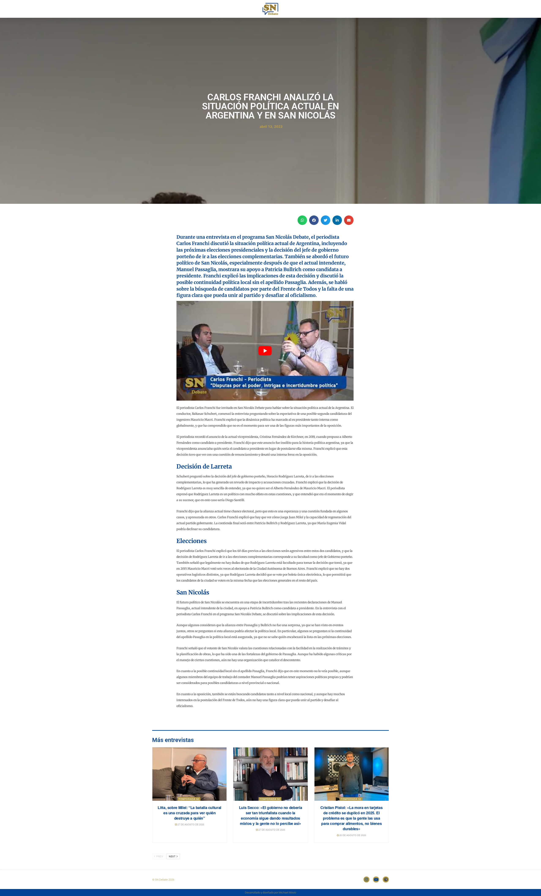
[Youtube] (376, 880)
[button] (302, 220)
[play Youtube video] (265, 351)
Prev (159, 856)
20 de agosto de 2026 (352, 835)
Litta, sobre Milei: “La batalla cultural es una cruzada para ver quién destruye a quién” (189, 813)
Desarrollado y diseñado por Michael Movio (270, 892)
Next (172, 856)
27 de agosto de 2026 (190, 824)
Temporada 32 (189, 799)
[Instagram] (366, 880)
